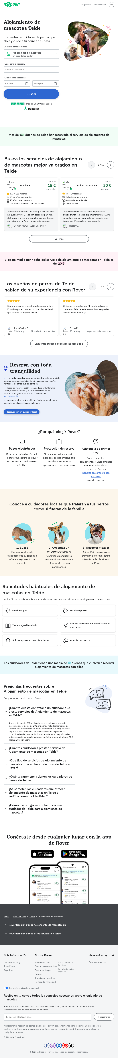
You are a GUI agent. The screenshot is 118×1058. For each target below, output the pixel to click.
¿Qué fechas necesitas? (15, 77)
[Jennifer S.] (31, 204)
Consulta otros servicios (15, 46)
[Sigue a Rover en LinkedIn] (59, 1045)
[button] (111, 4)
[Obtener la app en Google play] (74, 854)
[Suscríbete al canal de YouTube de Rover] (65, 1045)
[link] (31, 94)
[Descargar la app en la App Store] (42, 854)
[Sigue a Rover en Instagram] (53, 1045)
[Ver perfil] (31, 316)
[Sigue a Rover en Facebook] (46, 1045)
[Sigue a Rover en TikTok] (71, 1045)
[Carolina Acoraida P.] (87, 204)
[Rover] (12, 4)
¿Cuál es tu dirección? (14, 63)
